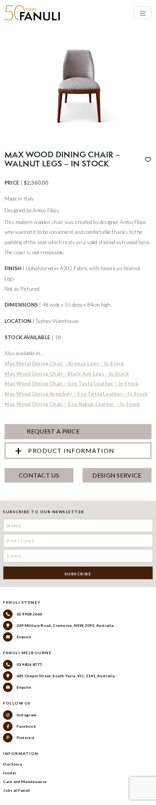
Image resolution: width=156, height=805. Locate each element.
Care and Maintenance (25, 781)
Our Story (12, 764)
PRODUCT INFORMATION (71, 450)
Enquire (23, 636)
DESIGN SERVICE (116, 475)
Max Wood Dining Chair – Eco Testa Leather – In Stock (72, 384)
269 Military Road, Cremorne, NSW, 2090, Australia (65, 625)
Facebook (26, 726)
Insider (9, 773)
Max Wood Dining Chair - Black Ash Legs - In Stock (67, 374)
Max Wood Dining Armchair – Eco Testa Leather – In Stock (76, 394)
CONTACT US (39, 475)
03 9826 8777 (29, 664)
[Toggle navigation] (142, 12)
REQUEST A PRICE (53, 431)
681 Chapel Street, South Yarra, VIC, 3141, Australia (65, 675)
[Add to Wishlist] (148, 159)
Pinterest (25, 737)
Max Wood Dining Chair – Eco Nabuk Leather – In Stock (72, 404)
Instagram (26, 715)
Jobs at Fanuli (16, 790)
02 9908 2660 (29, 614)
